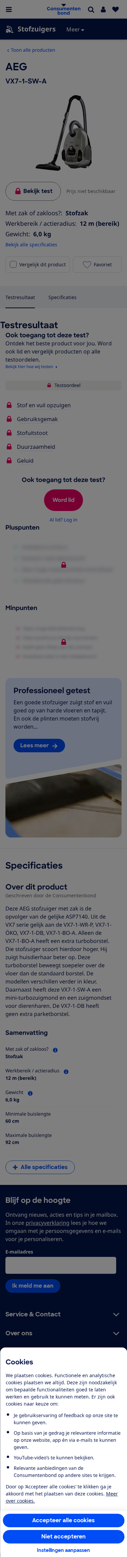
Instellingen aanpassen (63, 1550)
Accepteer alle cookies (63, 1520)
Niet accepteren (63, 1536)
